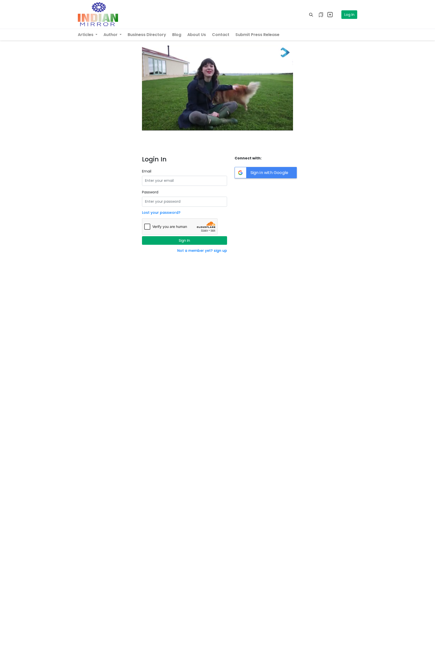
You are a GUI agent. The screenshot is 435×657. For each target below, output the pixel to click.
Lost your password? (161, 212)
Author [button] (111, 35)
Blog (176, 35)
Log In (349, 14)
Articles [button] (86, 35)
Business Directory (147, 35)
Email (146, 171)
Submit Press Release (257, 35)
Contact (220, 35)
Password (150, 192)
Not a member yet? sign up (202, 250)
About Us (196, 35)
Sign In (184, 240)
